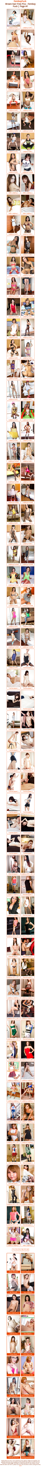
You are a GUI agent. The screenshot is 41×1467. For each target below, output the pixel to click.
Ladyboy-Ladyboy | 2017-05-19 (13, 895)
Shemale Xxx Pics (13, 1457)
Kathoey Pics (13, 1333)
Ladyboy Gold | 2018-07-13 (13, 28)
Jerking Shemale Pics (28, 1457)
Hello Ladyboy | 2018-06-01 (13, 193)
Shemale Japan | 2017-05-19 (13, 874)
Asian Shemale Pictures (13, 1272)
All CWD (13, 1375)
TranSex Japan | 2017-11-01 (28, 668)
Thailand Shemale (13, 1416)
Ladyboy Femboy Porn (13, 1437)
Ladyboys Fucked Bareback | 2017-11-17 (13, 585)
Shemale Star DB (28, 1375)
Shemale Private (27, 1313)
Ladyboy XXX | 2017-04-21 (13, 977)
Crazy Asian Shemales (13, 1355)
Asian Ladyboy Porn (28, 1272)
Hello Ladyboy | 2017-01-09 (27, 1246)
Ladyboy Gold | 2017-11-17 (13, 606)
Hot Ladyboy (27, 1333)
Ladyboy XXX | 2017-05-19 (27, 874)
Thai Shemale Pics (27, 1416)
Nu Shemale (13, 1292)
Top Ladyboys (27, 1292)
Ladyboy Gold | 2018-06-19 (27, 90)
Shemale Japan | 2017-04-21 (28, 957)
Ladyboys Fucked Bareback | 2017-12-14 (27, 420)
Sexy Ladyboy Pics (13, 1313)
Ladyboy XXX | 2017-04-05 (13, 1142)
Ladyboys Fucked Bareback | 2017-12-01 (13, 503)
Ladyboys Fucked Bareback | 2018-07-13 (13, 69)
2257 (20, 1465)
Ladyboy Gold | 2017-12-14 (27, 399)
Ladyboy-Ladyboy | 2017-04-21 (13, 998)
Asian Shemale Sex (27, 1437)
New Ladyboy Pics (27, 1395)
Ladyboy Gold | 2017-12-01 (13, 523)
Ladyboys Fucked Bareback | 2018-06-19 (13, 90)
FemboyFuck (20, 1)
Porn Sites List (27, 1354)
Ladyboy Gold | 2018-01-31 (13, 234)
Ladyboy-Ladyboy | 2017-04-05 (28, 1081)
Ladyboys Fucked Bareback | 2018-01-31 (13, 296)
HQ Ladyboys (13, 1395)
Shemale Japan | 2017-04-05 (13, 1163)
